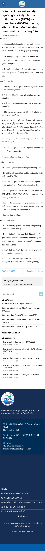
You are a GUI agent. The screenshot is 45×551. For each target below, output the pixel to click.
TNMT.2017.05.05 (8, 271)
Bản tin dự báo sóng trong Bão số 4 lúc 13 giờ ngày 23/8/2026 (21, 309)
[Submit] (41, 294)
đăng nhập (15, 285)
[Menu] (3, 4)
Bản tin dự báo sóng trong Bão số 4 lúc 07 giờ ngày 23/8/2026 (21, 320)
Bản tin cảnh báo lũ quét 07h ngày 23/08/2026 (19, 315)
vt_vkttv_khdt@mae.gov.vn (14, 446)
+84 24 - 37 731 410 (24, 435)
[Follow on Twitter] (24, 517)
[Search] (42, 4)
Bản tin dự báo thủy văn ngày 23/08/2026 (17, 304)
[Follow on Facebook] (18, 517)
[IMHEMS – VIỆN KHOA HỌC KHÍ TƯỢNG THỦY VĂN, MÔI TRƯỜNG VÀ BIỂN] (21, 4)
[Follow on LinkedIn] (26, 517)
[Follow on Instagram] (21, 517)
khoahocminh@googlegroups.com (17, 449)
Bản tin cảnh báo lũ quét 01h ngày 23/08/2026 (19, 327)
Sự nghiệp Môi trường (35, 271)
